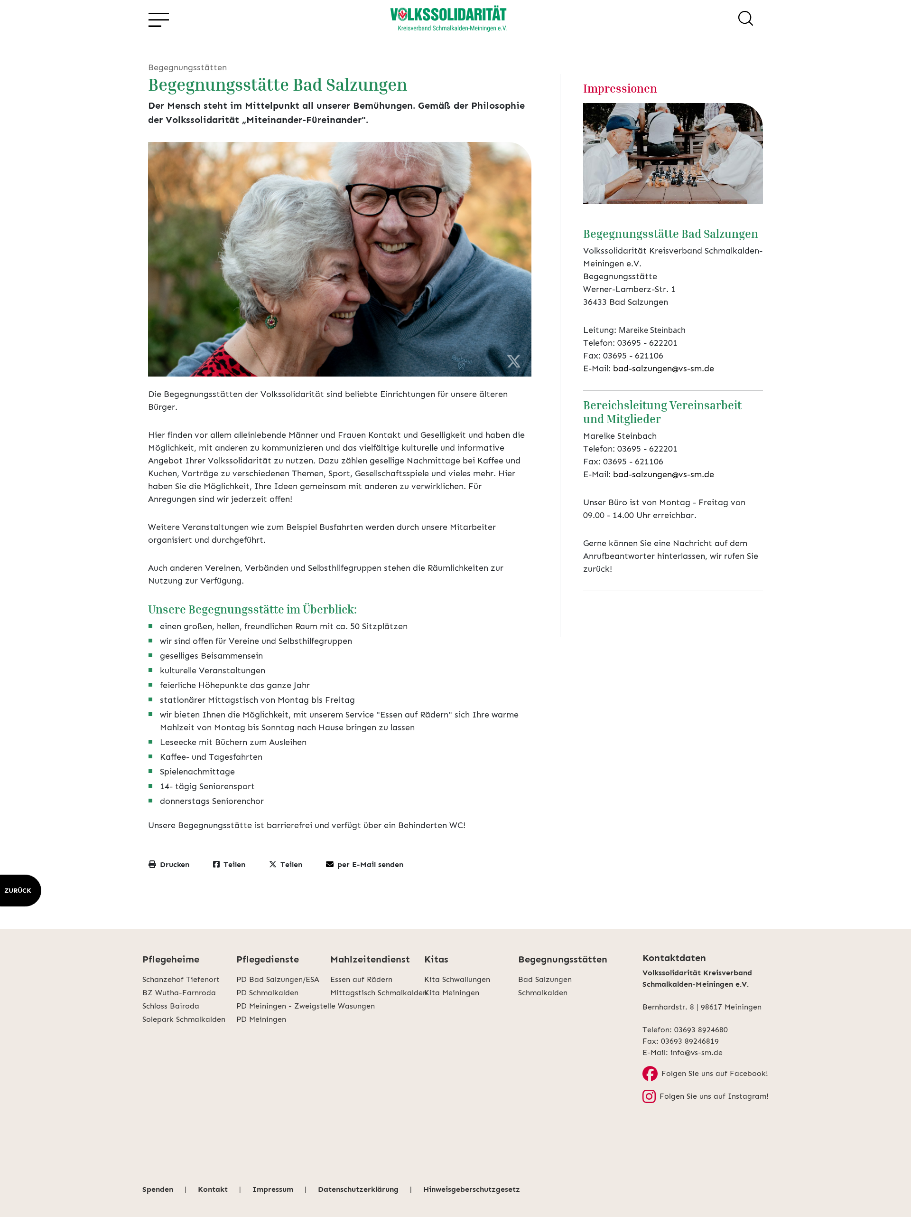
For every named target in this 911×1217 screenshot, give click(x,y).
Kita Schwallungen (457, 979)
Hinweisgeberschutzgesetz (471, 1189)
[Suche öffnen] (745, 20)
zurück (17, 891)
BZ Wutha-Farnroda (179, 992)
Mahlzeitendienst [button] (370, 959)
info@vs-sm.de (696, 1052)
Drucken (174, 864)
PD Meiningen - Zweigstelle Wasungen (283, 1005)
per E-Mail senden (370, 864)
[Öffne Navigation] (158, 20)
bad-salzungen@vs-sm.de (663, 368)
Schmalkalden (542, 992)
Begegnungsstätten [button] (562, 959)
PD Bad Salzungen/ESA (277, 979)
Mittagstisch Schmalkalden (377, 992)
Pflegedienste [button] (267, 959)
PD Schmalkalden (267, 992)
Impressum (272, 1189)
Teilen (234, 864)
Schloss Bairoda (170, 1005)
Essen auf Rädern (361, 979)
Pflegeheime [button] (170, 959)
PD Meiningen (261, 1019)
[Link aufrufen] (448, 20)
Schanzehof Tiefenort (181, 979)
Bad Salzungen (545, 979)
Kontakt (213, 1189)
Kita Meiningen (451, 992)
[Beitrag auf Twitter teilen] (514, 362)
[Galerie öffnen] (673, 154)
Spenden (157, 1189)
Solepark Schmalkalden (183, 1019)
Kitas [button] (436, 959)
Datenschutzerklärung (358, 1189)
